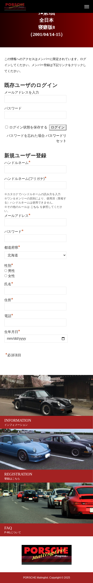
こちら (34, 206)
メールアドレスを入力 (21, 92)
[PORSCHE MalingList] (15, 6)
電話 (8, 315)
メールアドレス (17, 215)
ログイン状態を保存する (28, 127)
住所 (8, 299)
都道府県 (12, 247)
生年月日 (12, 332)
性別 (8, 265)
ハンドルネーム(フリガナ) (25, 178)
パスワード (13, 108)
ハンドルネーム (17, 162)
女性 (11, 276)
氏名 (8, 283)
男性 (11, 271)
